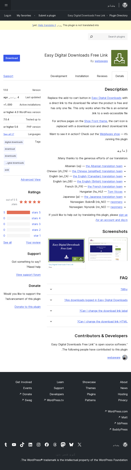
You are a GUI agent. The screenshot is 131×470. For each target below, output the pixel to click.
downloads (10, 156)
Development (58, 76)
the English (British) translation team (99, 181)
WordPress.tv (53, 400)
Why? (124, 289)
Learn (60, 382)
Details (119, 76)
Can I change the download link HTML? (102, 321)
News (124, 388)
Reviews (102, 76)
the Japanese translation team (103, 196)
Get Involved (24, 382)
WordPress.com (116, 411)
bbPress (121, 423)
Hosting (123, 394)
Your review (33, 242)
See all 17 (8, 134)
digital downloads (14, 142)
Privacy (123, 400)
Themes (91, 388)
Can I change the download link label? (103, 310)
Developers (57, 394)
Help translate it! (44, 25)
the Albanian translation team (104, 166)
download (10, 149)
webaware (101, 61)
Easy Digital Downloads (106, 98)
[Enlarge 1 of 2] (123, 242)
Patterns (90, 400)
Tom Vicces (115, 191)
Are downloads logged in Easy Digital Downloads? (96, 300)
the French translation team (105, 186)
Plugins (91, 394)
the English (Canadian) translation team (97, 176)
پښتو (116, 444)
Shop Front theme (95, 121)
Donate (25, 394)
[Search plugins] (91, 36)
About (124, 382)
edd (7, 170)
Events (27, 388)
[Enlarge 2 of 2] (81, 242)
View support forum (28, 274)
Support (8, 76)
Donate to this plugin (27, 306)
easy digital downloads (14, 163)
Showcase (89, 382)
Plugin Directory (119, 15)
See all (7, 242)
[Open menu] (5, 5)
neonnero (116, 202)
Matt (123, 417)
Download (12, 58)
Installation (82, 76)
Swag (26, 400)
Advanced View (31, 179)
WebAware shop (110, 134)
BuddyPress (118, 429)
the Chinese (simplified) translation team (97, 171)
